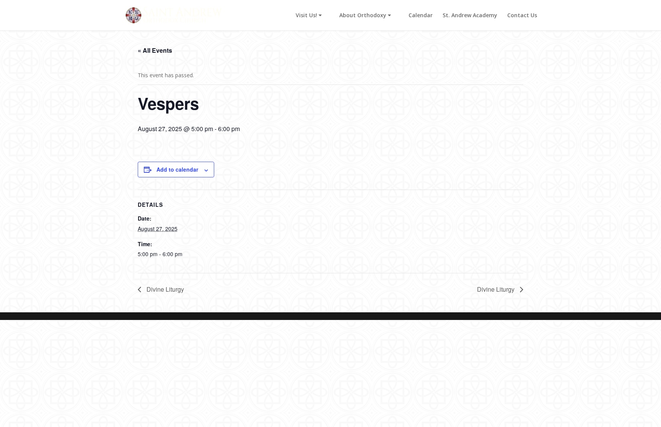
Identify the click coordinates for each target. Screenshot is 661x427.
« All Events (155, 50)
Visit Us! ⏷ (309, 16)
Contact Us (522, 16)
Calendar (421, 16)
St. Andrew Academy (470, 16)
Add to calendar (177, 169)
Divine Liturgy (164, 289)
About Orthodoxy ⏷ (365, 16)
